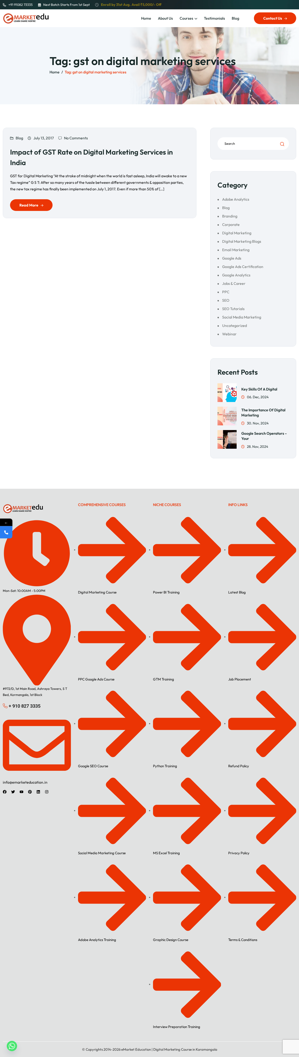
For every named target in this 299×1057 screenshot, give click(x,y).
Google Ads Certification (242, 266)
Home (146, 18)
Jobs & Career (234, 283)
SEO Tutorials (233, 308)
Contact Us (272, 18)
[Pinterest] (30, 792)
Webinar (229, 334)
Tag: (95, 72)
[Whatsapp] (12, 1046)
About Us (165, 18)
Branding (229, 216)
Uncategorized (234, 325)
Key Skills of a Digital (259, 389)
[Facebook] (5, 792)
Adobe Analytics (235, 199)
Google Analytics (236, 275)
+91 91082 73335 (20, 5)
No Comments (76, 138)
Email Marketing (235, 249)
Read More (28, 205)
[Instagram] (47, 792)
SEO (225, 300)
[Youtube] (21, 792)
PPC (225, 292)
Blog (235, 18)
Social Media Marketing (241, 317)
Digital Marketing (236, 233)
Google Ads (231, 258)
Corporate (231, 224)
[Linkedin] (38, 792)
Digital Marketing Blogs (241, 241)
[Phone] (6, 532)
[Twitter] (13, 792)
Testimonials (214, 18)
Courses (186, 18)
